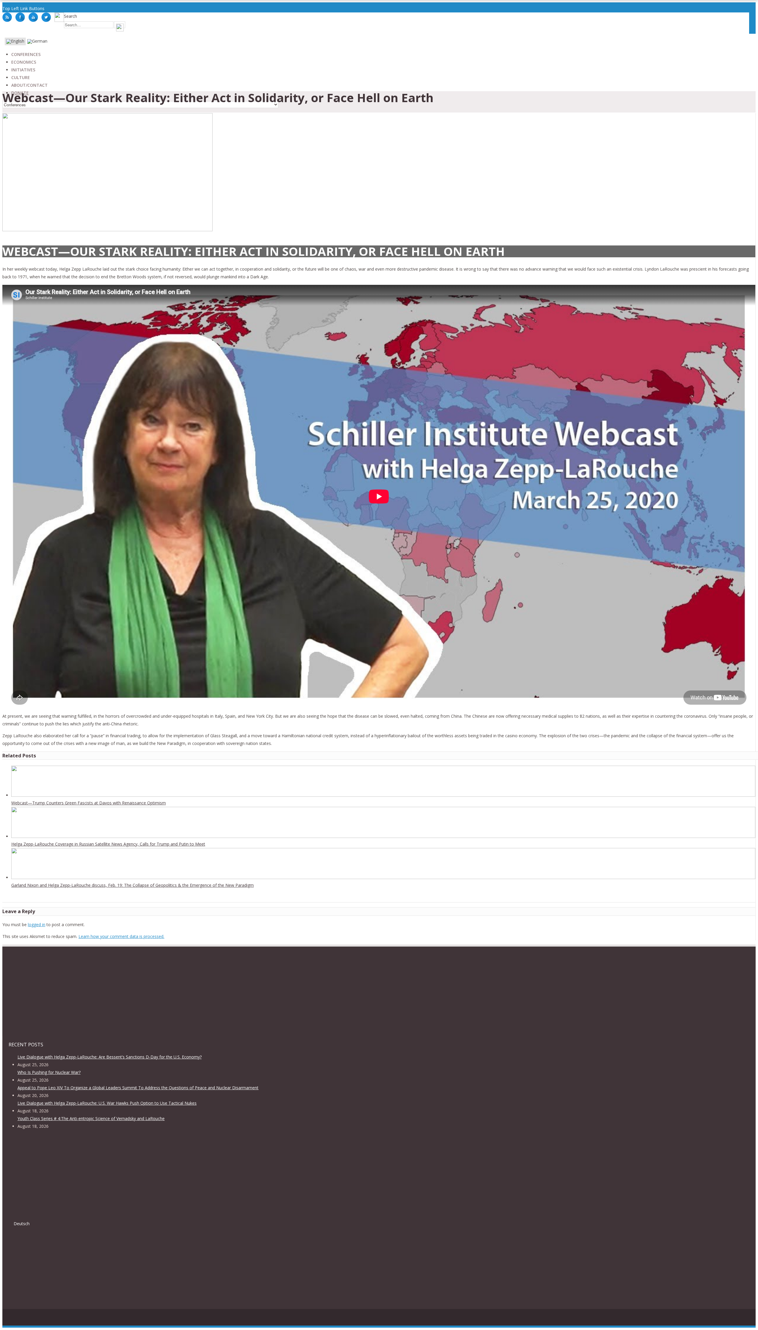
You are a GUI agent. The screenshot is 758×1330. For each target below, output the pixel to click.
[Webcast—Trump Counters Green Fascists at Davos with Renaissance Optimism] (383, 795)
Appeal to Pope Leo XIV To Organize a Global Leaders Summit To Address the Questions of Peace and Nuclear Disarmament (137, 1087)
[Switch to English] (15, 41)
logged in (36, 924)
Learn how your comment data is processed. (121, 936)
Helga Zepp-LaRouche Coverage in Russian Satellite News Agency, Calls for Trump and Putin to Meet (108, 844)
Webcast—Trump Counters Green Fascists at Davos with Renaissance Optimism (88, 803)
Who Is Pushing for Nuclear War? (49, 1072)
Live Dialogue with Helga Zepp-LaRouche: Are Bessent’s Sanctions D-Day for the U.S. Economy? (109, 1057)
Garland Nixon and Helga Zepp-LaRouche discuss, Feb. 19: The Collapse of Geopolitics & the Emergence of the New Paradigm (132, 885)
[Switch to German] (37, 41)
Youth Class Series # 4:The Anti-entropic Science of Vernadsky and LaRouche (91, 1118)
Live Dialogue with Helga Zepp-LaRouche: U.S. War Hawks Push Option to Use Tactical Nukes (107, 1103)
